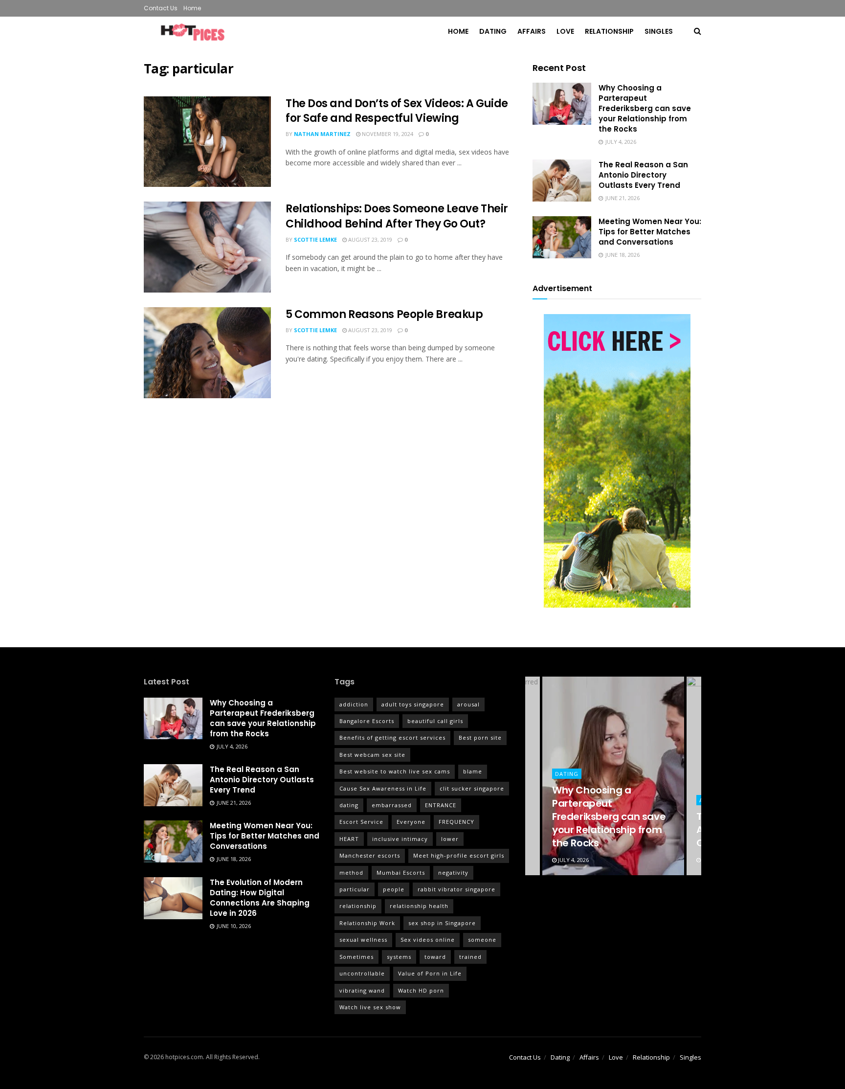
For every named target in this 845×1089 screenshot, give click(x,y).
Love (565, 31)
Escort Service (361, 821)
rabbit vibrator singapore (456, 889)
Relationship (609, 31)
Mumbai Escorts (401, 872)
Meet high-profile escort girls (458, 855)
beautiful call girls (435, 721)
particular (354, 889)
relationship (358, 905)
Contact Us (161, 8)
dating (348, 805)
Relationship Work (367, 923)
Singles (659, 31)
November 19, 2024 (386, 133)
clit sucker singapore (472, 788)
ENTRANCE (440, 805)
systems (399, 956)
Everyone (411, 821)
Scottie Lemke (315, 239)
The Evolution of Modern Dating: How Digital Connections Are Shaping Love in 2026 (260, 897)
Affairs (531, 31)
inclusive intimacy (400, 838)
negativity (453, 872)
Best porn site (480, 737)
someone (482, 939)
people (393, 889)
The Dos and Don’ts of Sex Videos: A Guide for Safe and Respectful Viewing (397, 111)
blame (472, 771)
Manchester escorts (369, 855)
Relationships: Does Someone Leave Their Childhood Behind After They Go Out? (397, 216)
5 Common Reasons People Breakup (384, 314)
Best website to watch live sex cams (394, 771)
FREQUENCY (456, 821)
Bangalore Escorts (366, 721)
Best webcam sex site (372, 754)
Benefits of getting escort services (392, 737)
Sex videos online (427, 939)
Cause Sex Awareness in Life (382, 788)
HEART (349, 838)
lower (450, 838)
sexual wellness (363, 939)
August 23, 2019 (369, 239)
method (351, 872)
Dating (493, 31)
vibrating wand (362, 990)
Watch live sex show (370, 1007)
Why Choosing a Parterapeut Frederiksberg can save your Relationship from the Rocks (645, 108)
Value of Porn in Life (430, 973)
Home (192, 8)
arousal (468, 704)
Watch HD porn (421, 990)
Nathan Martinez (322, 133)
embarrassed (392, 805)
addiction (353, 704)
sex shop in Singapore (442, 923)
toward (435, 956)
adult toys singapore (412, 704)
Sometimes (356, 956)
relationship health (419, 905)
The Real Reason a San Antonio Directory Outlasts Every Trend (643, 174)
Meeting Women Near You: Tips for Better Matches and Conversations (650, 231)
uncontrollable (362, 973)
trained (470, 956)
